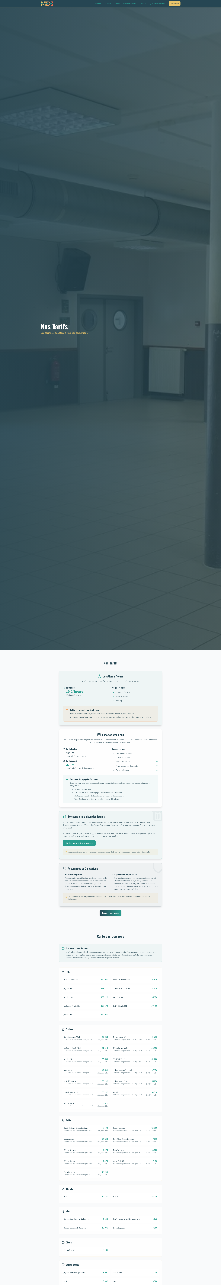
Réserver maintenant (110, 913)
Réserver (174, 4)
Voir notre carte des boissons (81, 843)
